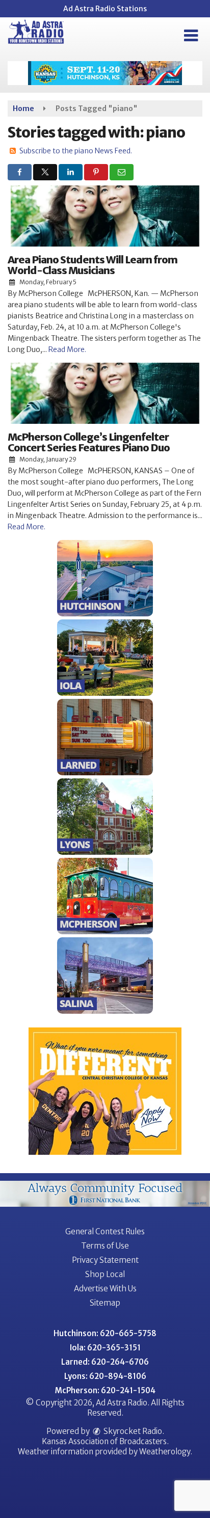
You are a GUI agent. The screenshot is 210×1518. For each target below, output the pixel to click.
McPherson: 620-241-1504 (105, 1390)
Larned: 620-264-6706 (105, 1362)
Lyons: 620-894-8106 (105, 1376)
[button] (190, 36)
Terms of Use (105, 1246)
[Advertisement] (105, 73)
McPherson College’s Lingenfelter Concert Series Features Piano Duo (89, 442)
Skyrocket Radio (132, 1431)
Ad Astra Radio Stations (105, 8)
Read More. (67, 349)
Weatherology (164, 1451)
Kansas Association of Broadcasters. (105, 1441)
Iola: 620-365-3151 (105, 1347)
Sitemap (105, 1303)
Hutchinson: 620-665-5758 (105, 1333)
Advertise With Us (105, 1288)
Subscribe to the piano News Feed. (75, 150)
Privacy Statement (105, 1260)
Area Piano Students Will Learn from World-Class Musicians (92, 265)
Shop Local (105, 1274)
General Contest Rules (105, 1231)
